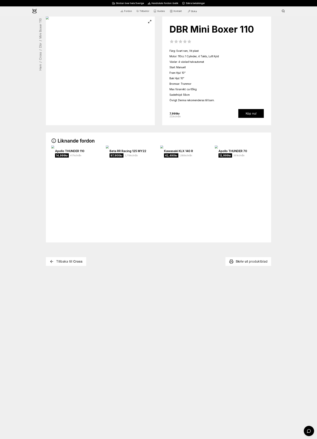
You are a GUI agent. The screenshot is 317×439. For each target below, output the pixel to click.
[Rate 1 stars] (172, 41)
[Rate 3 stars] (180, 41)
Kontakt (178, 11)
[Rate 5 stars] (189, 41)
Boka (194, 11)
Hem (40, 67)
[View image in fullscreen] (149, 21)
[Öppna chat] (309, 431)
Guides (161, 11)
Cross (40, 56)
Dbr (40, 45)
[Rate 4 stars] (185, 41)
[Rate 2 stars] (176, 41)
